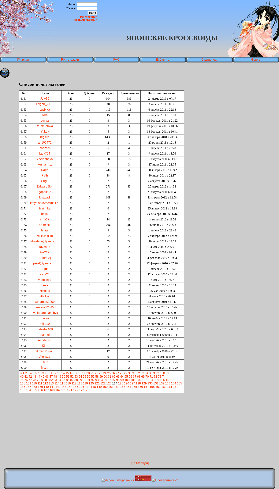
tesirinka (44, 208)
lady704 (44, 153)
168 (52, 390)
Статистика (209, 59)
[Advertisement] (139, 405)
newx (44, 214)
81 (47, 380)
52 (72, 376)
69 (143, 376)
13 (59, 373)
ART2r (44, 296)
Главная (23, 59)
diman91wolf (44, 351)
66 (130, 376)
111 (40, 383)
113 (51, 383)
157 (146, 386)
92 (93, 380)
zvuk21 (45, 274)
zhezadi (44, 148)
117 (74, 383)
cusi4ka (44, 109)
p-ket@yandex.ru (44, 263)
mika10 (45, 323)
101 (133, 380)
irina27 (44, 219)
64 (122, 376)
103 (144, 380)
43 (34, 376)
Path (45, 175)
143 (63, 386)
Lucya (45, 120)
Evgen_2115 (44, 104)
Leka (44, 285)
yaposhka (44, 279)
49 (59, 376)
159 (158, 386)
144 (69, 386)
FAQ (116, 59)
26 (113, 373)
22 (96, 373)
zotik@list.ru (44, 235)
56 (88, 376)
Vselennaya (45, 159)
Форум (256, 59)
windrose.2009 (45, 301)
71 (151, 376)
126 (126, 383)
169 (58, 390)
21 (92, 373)
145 (75, 386)
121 (97, 383)
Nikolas (45, 290)
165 (34, 390)
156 (140, 386)
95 (105, 380)
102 (138, 380)
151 (110, 386)
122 (103, 383)
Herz (45, 362)
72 (155, 376)
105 (156, 380)
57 (93, 376)
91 (88, 380)
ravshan (44, 246)
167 (46, 390)
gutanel (45, 334)
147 (87, 386)
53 (76, 376)
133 (167, 383)
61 (109, 376)
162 (175, 386)
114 (56, 383)
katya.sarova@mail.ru (44, 203)
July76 (44, 98)
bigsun (44, 137)
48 (55, 376)
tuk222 (44, 252)
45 (42, 376)
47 (51, 376)
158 (152, 386)
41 (26, 376)
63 (118, 376)
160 (163, 386)
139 (40, 386)
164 (28, 390)
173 (81, 390)
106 (162, 380)
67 (134, 376)
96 (109, 380)
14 (63, 373)
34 (146, 373)
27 (117, 373)
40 (22, 376)
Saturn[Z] (45, 257)
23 (100, 373)
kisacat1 (44, 197)
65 (126, 376)
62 (113, 376)
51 (67, 376)
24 (104, 373)
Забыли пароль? (85, 19)
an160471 (45, 142)
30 (130, 373)
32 (138, 373)
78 (34, 380)
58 (97, 376)
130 (150, 383)
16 (71, 373)
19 (84, 373)
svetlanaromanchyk (45, 312)
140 (46, 386)
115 (62, 383)
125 (120, 383)
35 (150, 373)
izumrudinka (44, 126)
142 (58, 386)
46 (47, 376)
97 (113, 380)
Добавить (162, 59)
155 (134, 386)
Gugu (44, 181)
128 (138, 383)
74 (164, 376)
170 (63, 390)
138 (34, 386)
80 (42, 380)
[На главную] (140, 463)
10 (46, 373)
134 (173, 383)
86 (67, 380)
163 (22, 390)
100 (127, 380)
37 (159, 373)
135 (179, 383)
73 (159, 376)
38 (163, 373)
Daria (44, 170)
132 (161, 383)
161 (169, 386)
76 (26, 380)
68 (138, 376)
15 (67, 373)
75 (22, 380)
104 (150, 380)
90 (84, 380)
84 (59, 380)
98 (118, 380)
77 (30, 380)
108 (22, 383)
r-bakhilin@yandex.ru (44, 241)
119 (85, 383)
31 (134, 373)
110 (34, 383)
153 (122, 386)
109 (28, 383)
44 (38, 376)
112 (45, 383)
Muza (44, 367)
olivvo (45, 318)
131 (155, 383)
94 (101, 380)
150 (105, 386)
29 (125, 373)
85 (63, 380)
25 (109, 373)
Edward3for (45, 186)
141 (52, 386)
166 (40, 390)
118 (79, 383)
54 (80, 376)
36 (155, 373)
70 (147, 376)
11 (50, 373)
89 (80, 380)
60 (105, 376)
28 (121, 373)
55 (84, 376)
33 (142, 373)
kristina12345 (45, 307)
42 (30, 376)
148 (93, 386)
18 (79, 373)
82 (51, 380)
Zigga (45, 268)
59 (101, 376)
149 (99, 386)
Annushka (45, 164)
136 (22, 386)
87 (72, 380)
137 (28, 386)
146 (81, 386)
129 (144, 383)
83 (55, 380)
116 (68, 383)
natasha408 (45, 329)
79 (38, 380)
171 (69, 390)
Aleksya (44, 356)
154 (128, 386)
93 (97, 380)
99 (122, 380)
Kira (44, 345)
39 (167, 373)
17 (75, 373)
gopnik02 (45, 192)
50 (63, 376)
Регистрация (88, 16)
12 (54, 373)
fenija (44, 230)
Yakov (45, 131)
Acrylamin (44, 340)
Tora (45, 115)
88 (76, 380)
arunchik (44, 225)
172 (75, 390)
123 (108, 383)
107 (168, 380)
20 (88, 373)
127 (132, 383)
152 (116, 386)
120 (91, 383)
